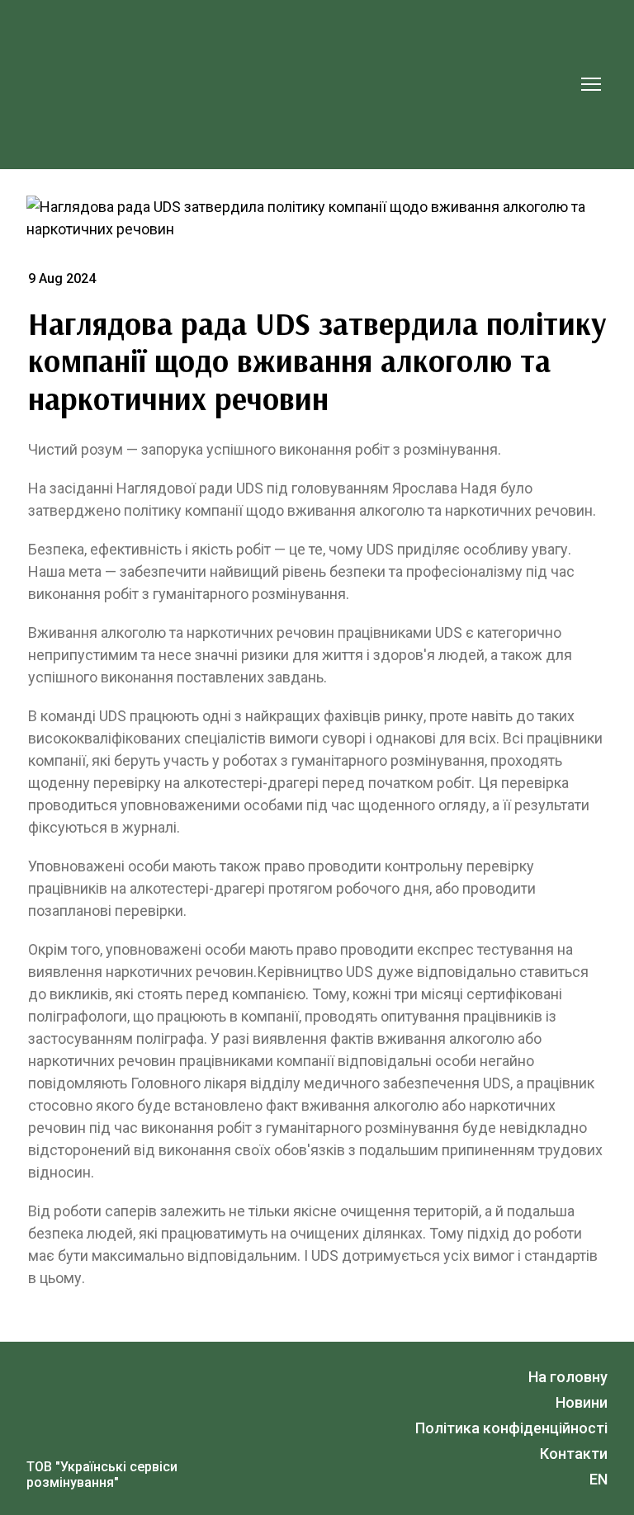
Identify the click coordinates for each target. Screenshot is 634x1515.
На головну (568, 1376)
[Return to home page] (300, 84)
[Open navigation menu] (591, 84)
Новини (582, 1402)
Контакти (574, 1453)
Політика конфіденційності (511, 1428)
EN (598, 1479)
